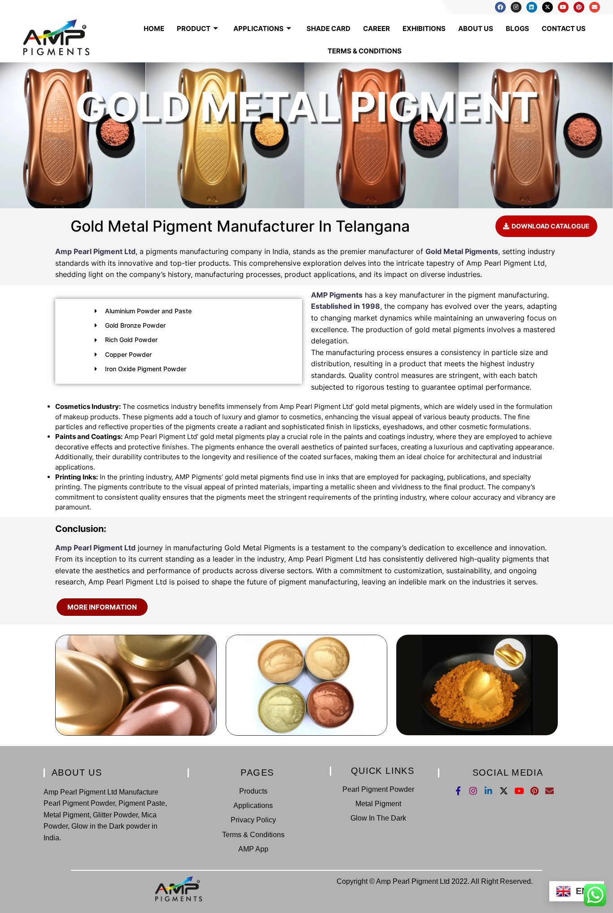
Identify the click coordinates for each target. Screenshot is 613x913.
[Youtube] (563, 7)
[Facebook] (500, 7)
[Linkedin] (531, 7)
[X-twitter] (547, 7)
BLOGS (517, 28)
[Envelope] (594, 7)
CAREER (376, 28)
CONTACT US (564, 28)
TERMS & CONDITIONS (365, 51)
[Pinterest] (579, 7)
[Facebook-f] (458, 790)
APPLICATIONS (258, 28)
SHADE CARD (328, 28)
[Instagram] (516, 7)
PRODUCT (193, 28)
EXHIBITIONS (424, 28)
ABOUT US (475, 28)
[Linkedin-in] (488, 790)
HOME (154, 28)
